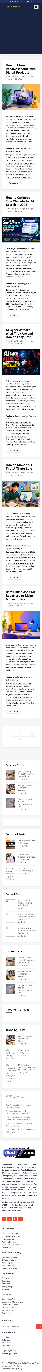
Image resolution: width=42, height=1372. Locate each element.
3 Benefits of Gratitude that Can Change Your (26, 857)
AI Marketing (20, 283)
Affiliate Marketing (23, 546)
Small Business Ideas (10, 1305)
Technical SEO (12, 309)
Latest (21, 951)
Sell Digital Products (23, 177)
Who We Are (6, 1278)
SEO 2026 (28, 307)
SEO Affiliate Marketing (19, 570)
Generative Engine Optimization (20, 301)
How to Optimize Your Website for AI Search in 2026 (20, 201)
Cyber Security (21, 416)
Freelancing (24, 689)
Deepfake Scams (21, 442)
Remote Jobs (17, 700)
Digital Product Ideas (23, 157)
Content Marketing (22, 298)
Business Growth (8, 1310)
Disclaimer (6, 1284)
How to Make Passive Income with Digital (25, 902)
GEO (8, 304)
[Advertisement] (21, 33)
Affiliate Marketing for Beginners (20, 556)
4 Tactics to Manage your (24, 1051)
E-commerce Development (12, 1245)
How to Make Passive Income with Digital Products (21, 69)
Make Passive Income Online (20, 164)
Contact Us (6, 1281)
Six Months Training (9, 1257)
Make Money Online (23, 148)
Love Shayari (6, 1337)
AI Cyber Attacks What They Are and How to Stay (27, 930)
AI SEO (32, 295)
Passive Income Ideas (23, 171)
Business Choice (8, 1307)
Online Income (20, 169)
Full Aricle (13, 183)
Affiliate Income (20, 552)
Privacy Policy (7, 1287)
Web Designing (7, 1263)
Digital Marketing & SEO (19, 285)
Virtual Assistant (18, 703)
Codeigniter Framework (10, 1268)
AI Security (17, 430)
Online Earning (12, 680)
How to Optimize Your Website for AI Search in (26, 916)
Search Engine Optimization (19, 305)
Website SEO (24, 309)
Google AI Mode (17, 304)
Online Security (20, 444)
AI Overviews (23, 290)
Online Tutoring (18, 697)
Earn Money (6, 1313)
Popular (11, 951)
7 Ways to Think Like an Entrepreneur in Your (25, 803)
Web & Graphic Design (10, 1234)
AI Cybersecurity (26, 425)
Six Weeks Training (9, 1260)
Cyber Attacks (20, 436)
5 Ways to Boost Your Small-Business (25, 787)
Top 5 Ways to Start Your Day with (27, 869)
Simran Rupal (28, 76)
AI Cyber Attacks (20, 422)
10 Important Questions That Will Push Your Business (27, 1067)
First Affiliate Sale (27, 560)
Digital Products (13, 160)
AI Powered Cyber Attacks (17, 428)
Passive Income (13, 151)
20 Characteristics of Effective (26, 842)
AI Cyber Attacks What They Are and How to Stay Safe (19, 333)
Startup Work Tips (8, 1299)
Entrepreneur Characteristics (13, 1302)
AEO (15, 290)
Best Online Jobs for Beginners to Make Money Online (20, 595)
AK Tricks (17, 155)
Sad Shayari (6, 1340)
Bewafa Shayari (8, 1346)
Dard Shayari (6, 1343)
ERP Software (7, 1248)
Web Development (9, 1242)
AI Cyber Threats (18, 423)
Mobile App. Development (11, 1236)
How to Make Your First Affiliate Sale (19, 467)
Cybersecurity (12, 439)
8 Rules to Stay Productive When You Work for (26, 773)
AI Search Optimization (23, 292)
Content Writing (18, 686)
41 (32, 734)
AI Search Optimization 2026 (21, 294)
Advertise (5, 1289)
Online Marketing (8, 1239)
